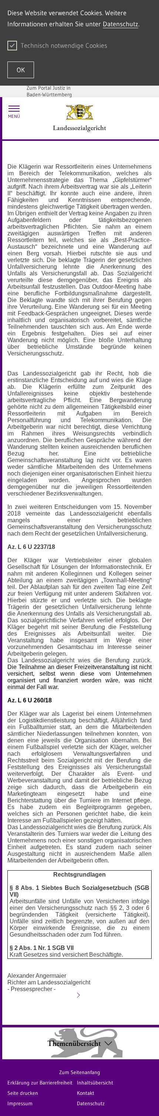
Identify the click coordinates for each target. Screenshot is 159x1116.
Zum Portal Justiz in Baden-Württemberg (49, 91)
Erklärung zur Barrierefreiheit (39, 1082)
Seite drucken (22, 1093)
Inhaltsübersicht (95, 1082)
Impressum (20, 1103)
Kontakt (85, 1093)
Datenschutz (120, 24)
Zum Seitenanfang (79, 1072)
